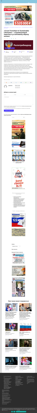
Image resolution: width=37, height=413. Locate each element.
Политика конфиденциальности (21, 411)
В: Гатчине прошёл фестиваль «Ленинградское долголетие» (24, 366)
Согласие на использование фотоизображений (6, 395)
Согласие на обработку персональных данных (5, 393)
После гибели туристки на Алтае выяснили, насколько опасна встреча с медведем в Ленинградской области (24, 349)
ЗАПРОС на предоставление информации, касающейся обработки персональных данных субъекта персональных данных (6, 399)
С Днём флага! (7, 332)
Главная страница (6, 27)
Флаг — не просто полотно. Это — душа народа (24, 332)
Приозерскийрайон (7, 79)
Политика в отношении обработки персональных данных (6, 391)
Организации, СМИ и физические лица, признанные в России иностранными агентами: (19, 205)
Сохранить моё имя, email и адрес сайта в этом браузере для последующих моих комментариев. (17, 108)
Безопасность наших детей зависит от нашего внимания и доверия (11, 366)
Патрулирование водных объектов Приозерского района (11, 348)
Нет (14, 411)
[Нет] (35, 410)
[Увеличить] (24, 150)
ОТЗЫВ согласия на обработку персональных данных (6, 402)
